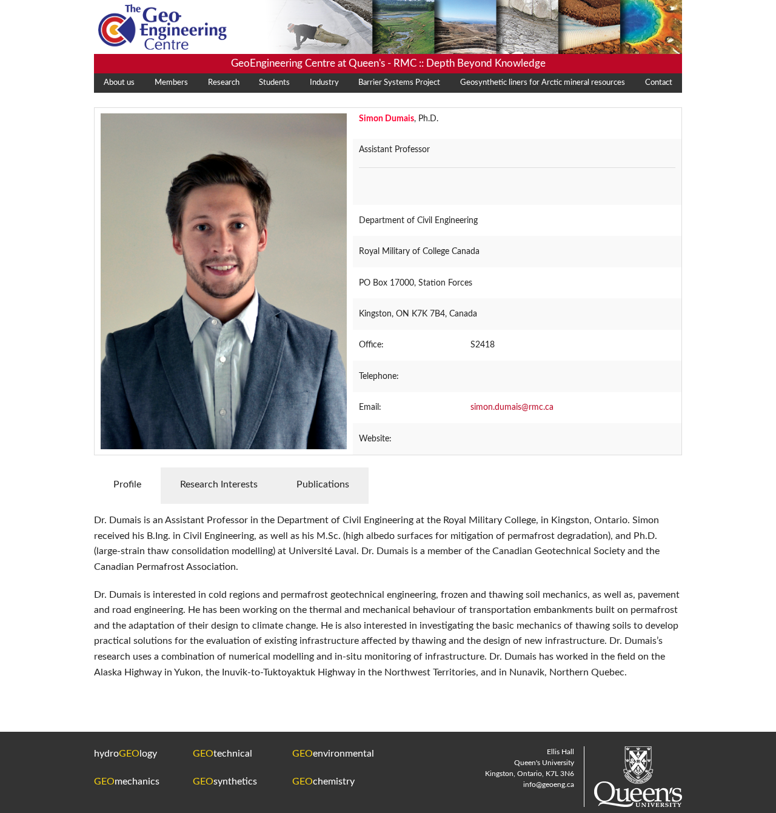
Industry (324, 83)
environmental (333, 753)
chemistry (323, 781)
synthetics (225, 781)
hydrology (125, 753)
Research (223, 83)
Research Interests (219, 484)
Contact (658, 83)
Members (171, 83)
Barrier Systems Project (399, 83)
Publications (322, 484)
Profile (127, 484)
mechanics (126, 781)
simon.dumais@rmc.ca (512, 407)
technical (222, 753)
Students (274, 83)
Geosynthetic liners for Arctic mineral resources (542, 83)
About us (119, 83)
